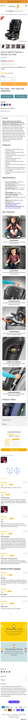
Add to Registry (7, 96)
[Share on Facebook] (2, 105)
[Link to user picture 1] (4, 509)
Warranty (4, 424)
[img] (4, 482)
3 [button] (14, 613)
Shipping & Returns (6, 420)
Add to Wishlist (21, 96)
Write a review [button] (14, 449)
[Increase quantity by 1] (13, 79)
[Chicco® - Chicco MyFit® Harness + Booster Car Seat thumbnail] (23, 46)
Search (3, 714)
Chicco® (4, 57)
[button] (4, 73)
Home (2, 14)
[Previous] (2, 1)
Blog (8, 714)
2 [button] (12, 613)
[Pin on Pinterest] (10, 105)
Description (5, 118)
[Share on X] (4, 105)
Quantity (3, 76)
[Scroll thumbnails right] (26, 46)
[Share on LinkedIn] (7, 105)
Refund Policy (23, 714)
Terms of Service (14, 714)
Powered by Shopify (14, 717)
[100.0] (10, 470)
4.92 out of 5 (18, 434)
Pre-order (14, 84)
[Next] (25, 1)
